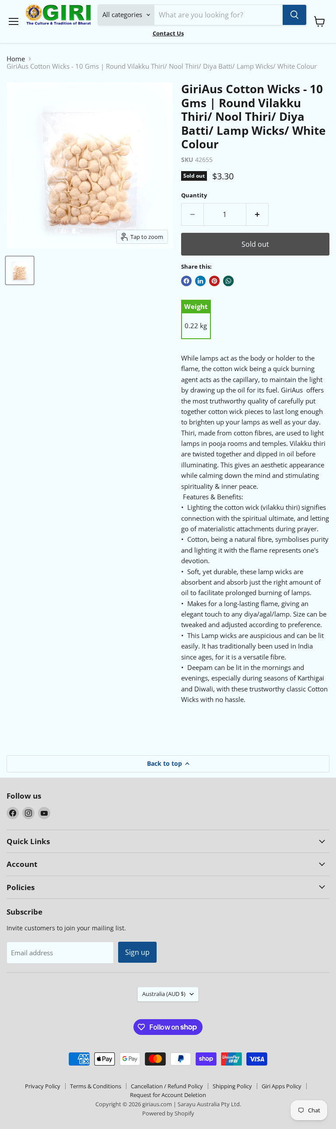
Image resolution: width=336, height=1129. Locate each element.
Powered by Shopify (168, 1113)
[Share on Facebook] (186, 281)
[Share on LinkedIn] (200, 281)
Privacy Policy (42, 1086)
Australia (164, 994)
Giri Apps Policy (281, 1086)
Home (16, 59)
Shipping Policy (232, 1086)
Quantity (194, 195)
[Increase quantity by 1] (257, 214)
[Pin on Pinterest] (214, 281)
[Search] (294, 15)
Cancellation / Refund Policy (167, 1086)
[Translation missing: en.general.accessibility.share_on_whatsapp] (228, 281)
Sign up (137, 952)
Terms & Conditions (95, 1086)
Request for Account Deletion (168, 1095)
